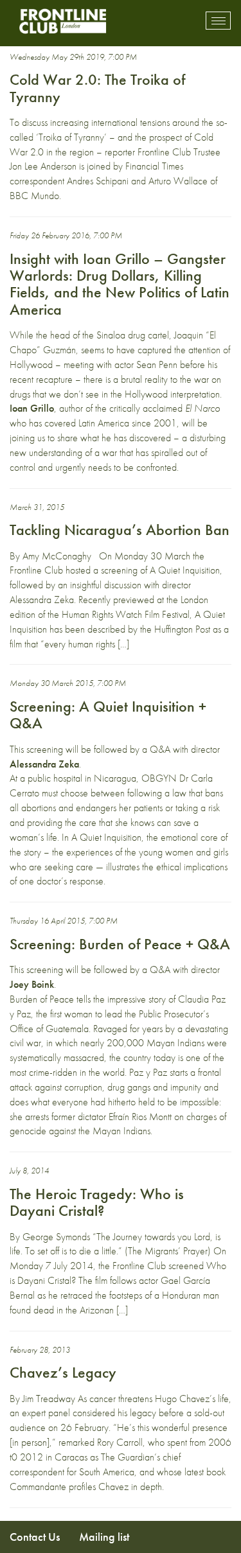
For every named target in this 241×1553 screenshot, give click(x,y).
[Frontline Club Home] (62, 21)
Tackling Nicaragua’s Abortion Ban (119, 530)
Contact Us (35, 1536)
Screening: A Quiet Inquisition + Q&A (108, 714)
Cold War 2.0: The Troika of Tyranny (97, 87)
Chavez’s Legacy (63, 1372)
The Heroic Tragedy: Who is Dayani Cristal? (97, 1202)
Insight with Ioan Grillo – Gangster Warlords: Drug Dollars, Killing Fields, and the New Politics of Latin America (119, 284)
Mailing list (104, 1536)
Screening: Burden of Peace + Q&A (120, 944)
